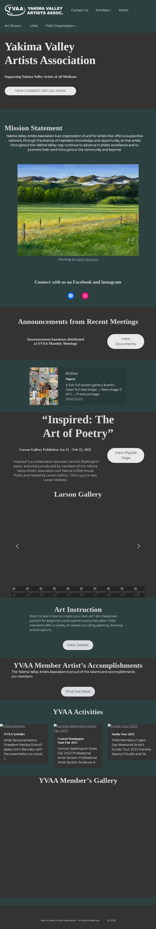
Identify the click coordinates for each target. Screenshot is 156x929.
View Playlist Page (126, 455)
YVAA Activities (14, 734)
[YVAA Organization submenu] (76, 26)
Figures (70, 379)
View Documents (126, 341)
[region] (78, 552)
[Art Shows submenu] (22, 26)
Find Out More (78, 691)
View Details (78, 645)
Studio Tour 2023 (123, 734)
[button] (17, 546)
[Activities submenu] (110, 10)
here (81, 475)
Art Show (72, 373)
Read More (74, 399)
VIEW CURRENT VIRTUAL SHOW (40, 91)
